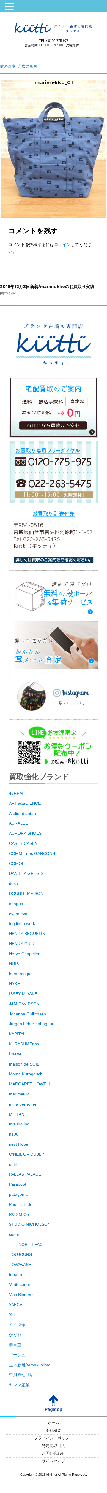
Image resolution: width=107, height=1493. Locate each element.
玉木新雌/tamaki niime (30, 1364)
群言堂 (15, 1344)
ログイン (62, 244)
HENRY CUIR (21, 943)
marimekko (19, 1094)
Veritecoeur (19, 1284)
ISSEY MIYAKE (23, 993)
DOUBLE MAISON (26, 893)
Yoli (12, 1314)
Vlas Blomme (21, 1294)
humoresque (21, 973)
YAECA (15, 1304)
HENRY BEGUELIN (27, 933)
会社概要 (53, 1431)
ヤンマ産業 (19, 1384)
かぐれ (15, 1334)
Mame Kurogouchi (26, 1073)
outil (13, 1164)
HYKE (14, 983)
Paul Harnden (22, 1204)
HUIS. (14, 963)
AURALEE (18, 823)
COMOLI (17, 863)
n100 (13, 1134)
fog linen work (22, 923)
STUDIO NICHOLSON (30, 1224)
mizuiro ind (19, 1124)
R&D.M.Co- (19, 1214)
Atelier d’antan (22, 813)
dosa (13, 883)
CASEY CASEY (23, 843)
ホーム (53, 1423)
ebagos (16, 903)
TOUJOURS (20, 1254)
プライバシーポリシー (53, 1438)
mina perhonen (23, 1104)
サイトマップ (53, 1461)
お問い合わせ (53, 1453)
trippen (15, 1274)
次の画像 (29, 66)
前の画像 (7, 66)
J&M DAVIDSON (24, 1003)
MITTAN (16, 1114)
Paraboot (17, 1184)
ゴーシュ (17, 1354)
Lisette (15, 1054)
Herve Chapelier (24, 953)
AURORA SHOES (25, 833)
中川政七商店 (21, 1374)
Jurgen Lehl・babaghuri (31, 1023)
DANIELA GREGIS (26, 873)
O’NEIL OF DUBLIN (27, 1154)
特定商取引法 (53, 1446)
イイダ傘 (17, 1324)
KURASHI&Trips (24, 1044)
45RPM (16, 793)
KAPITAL (17, 1033)
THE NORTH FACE (27, 1244)
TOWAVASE (20, 1264)
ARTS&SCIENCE (25, 803)
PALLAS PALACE (25, 1174)
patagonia (18, 1194)
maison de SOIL (24, 1064)
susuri (14, 1234)
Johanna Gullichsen (27, 1014)
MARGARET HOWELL (30, 1084)
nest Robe (18, 1144)
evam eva (18, 913)
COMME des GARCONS (32, 853)
